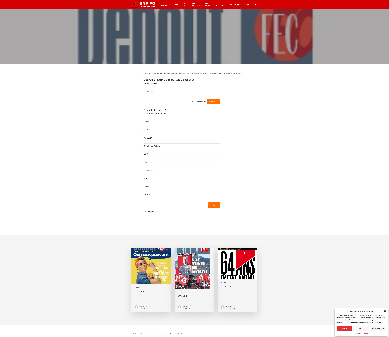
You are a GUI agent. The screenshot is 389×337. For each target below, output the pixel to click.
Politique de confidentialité (361, 333)
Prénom (147, 122)
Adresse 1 (148, 138)
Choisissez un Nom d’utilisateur (156, 113)
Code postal (148, 170)
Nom (146, 130)
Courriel (147, 195)
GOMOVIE (178, 334)
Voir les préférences (378, 328)
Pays (146, 178)
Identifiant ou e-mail (151, 83)
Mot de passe (148, 91)
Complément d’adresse (152, 146)
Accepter (345, 328)
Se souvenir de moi (199, 102)
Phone (147, 187)
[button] (385, 311)
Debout (194, 50)
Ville (146, 154)
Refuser (361, 328)
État (146, 162)
